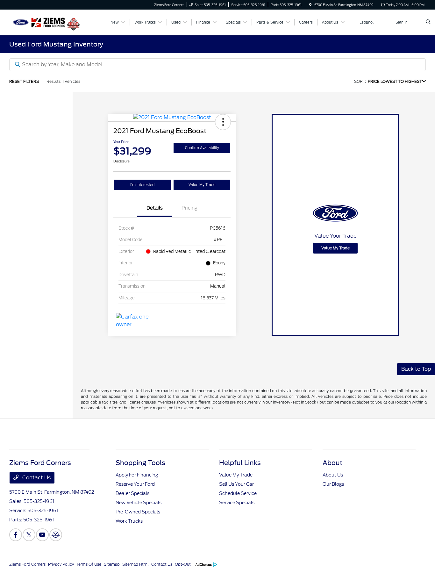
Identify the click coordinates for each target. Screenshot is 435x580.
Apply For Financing (137, 474)
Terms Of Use (88, 564)
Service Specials (236, 502)
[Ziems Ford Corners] (38, 22)
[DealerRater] (55, 534)
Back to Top (416, 369)
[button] (223, 122)
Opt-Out (183, 564)
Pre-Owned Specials (138, 511)
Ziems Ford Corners (27, 564)
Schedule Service (238, 493)
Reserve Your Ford (135, 484)
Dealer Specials (132, 493)
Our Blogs (333, 484)
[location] (310, 5)
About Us (333, 474)
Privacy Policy (61, 564)
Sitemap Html (135, 564)
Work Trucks (129, 521)
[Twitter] (29, 534)
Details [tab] (154, 208)
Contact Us (36, 478)
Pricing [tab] (189, 208)
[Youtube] (42, 534)
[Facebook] (15, 534)
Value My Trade (202, 185)
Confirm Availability (202, 148)
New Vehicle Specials (138, 502)
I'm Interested (142, 185)
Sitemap (112, 564)
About (332, 463)
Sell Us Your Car (236, 484)
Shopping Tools (140, 463)
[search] (428, 22)
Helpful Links (240, 463)
